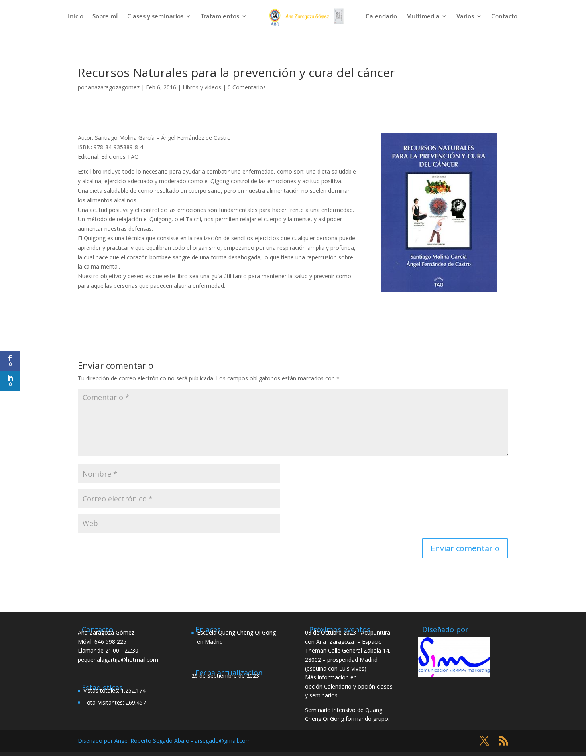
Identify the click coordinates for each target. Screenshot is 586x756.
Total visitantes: (104, 702)
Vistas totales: (102, 690)
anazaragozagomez (114, 87)
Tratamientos (220, 16)
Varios (465, 16)
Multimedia (422, 16)
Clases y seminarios (155, 16)
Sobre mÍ (105, 16)
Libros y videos (202, 87)
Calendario (381, 16)
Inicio (75, 16)
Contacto (504, 16)
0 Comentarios (247, 87)
